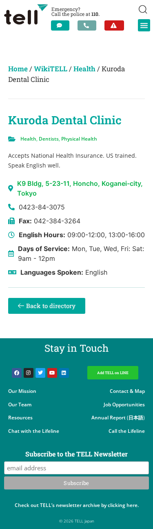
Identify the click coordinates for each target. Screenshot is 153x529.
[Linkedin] (64, 373)
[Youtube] (52, 373)
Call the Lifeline (127, 431)
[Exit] (114, 25)
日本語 (136, 417)
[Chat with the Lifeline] (60, 25)
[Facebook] (17, 373)
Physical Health (79, 138)
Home (18, 68)
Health (84, 68)
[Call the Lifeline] (87, 25)
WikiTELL (50, 68)
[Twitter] (40, 373)
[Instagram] (28, 373)
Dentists (49, 138)
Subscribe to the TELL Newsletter (76, 454)
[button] (144, 25)
